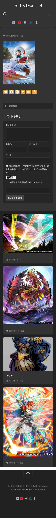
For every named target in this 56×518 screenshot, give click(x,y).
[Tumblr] (36, 23)
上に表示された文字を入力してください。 (25, 182)
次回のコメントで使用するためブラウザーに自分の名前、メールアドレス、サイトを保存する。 (27, 169)
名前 (9, 144)
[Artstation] (31, 23)
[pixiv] (42, 22)
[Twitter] (14, 23)
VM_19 (9, 375)
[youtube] (19, 23)
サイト (9, 154)
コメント (11, 124)
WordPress (27, 489)
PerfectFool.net (28, 5)
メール (33, 144)
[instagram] (25, 23)
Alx (43, 489)
